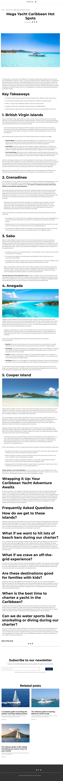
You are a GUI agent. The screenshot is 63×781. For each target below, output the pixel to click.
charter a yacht (47, 140)
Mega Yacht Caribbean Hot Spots (30, 16)
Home (3, 9)
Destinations (9, 9)
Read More (4, 719)
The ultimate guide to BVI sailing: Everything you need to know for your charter (14, 749)
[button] (36, 2)
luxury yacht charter (23, 195)
